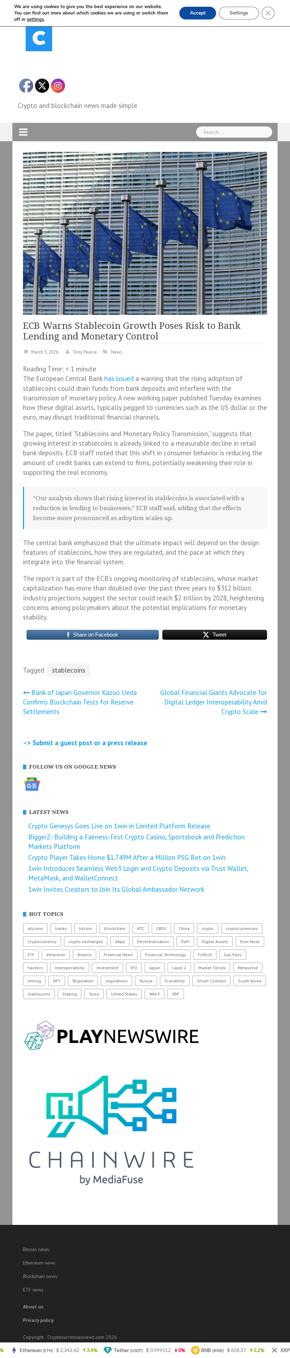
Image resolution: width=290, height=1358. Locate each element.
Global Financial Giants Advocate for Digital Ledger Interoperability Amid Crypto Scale (213, 702)
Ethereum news (39, 1263)
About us (33, 1306)
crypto (208, 928)
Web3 (154, 994)
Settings (239, 13)
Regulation (82, 980)
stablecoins (68, 670)
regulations (116, 980)
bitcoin (85, 928)
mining (34, 980)
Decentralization (153, 941)
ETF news (33, 1289)
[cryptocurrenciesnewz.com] (38, 39)
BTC (140, 928)
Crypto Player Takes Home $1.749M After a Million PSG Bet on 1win (127, 857)
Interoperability (70, 967)
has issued (119, 378)
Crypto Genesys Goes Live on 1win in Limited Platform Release (119, 826)
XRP (175, 994)
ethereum (55, 954)
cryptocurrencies (242, 928)
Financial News (118, 954)
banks (61, 928)
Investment (107, 967)
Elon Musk (250, 941)
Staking (69, 994)
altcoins (35, 928)
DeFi (185, 941)
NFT (56, 980)
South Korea (249, 980)
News (116, 352)
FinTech (205, 954)
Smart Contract (211, 980)
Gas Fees (233, 954)
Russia (146, 980)
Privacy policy (38, 1320)
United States (124, 994)
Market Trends (212, 967)
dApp (120, 941)
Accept (197, 13)
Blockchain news (40, 1276)
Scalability (174, 980)
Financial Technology (165, 954)
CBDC (161, 928)
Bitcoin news (36, 1249)
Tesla (94, 994)
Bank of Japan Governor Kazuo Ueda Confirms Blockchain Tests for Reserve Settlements (80, 702)
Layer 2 (179, 967)
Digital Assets (215, 941)
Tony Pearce (84, 352)
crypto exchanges (86, 941)
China (184, 928)
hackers (35, 967)
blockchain (114, 928)
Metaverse (248, 967)
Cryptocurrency (42, 941)
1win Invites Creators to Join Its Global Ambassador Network (116, 889)
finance (84, 954)
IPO (133, 967)
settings (35, 19)
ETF (31, 954)
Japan (154, 967)
